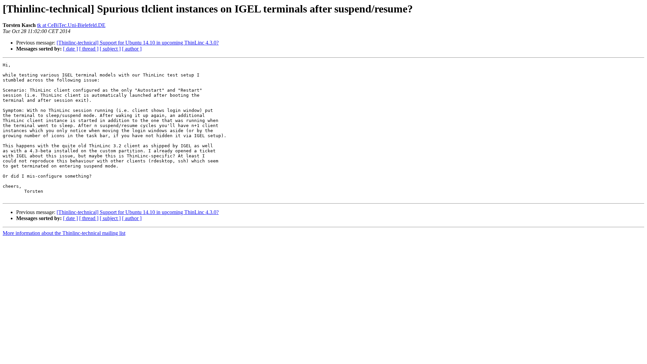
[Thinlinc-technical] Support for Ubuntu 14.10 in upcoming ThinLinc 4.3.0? (138, 43)
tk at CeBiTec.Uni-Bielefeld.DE (71, 25)
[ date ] (70, 49)
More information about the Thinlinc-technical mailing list (64, 233)
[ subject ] (110, 49)
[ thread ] (88, 49)
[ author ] (132, 49)
